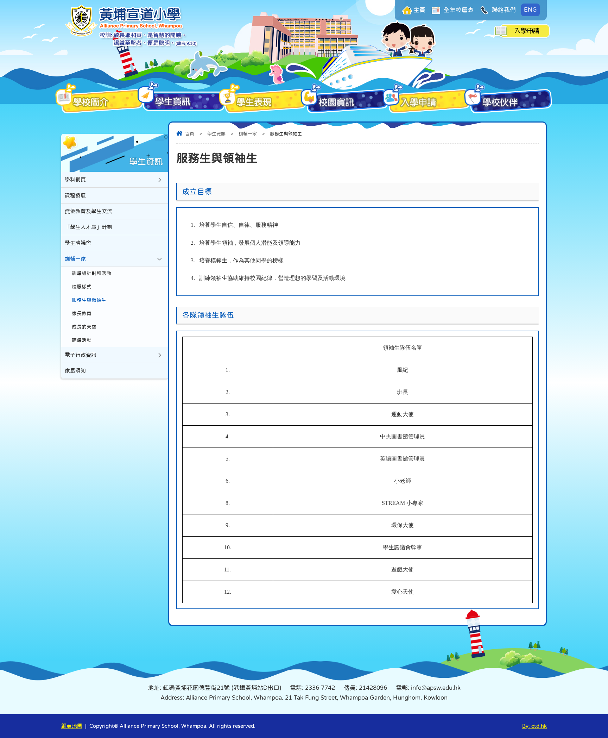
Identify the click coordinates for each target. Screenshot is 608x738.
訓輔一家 (248, 133)
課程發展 (75, 195)
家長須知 (75, 370)
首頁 (189, 133)
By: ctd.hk (534, 725)
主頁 (419, 10)
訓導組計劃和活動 (91, 273)
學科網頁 (75, 179)
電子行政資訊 (80, 354)
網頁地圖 (71, 725)
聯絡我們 (503, 10)
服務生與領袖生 (89, 300)
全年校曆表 (458, 10)
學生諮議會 (78, 242)
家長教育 (81, 313)
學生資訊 (216, 133)
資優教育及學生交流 (88, 211)
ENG (530, 10)
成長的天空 (84, 327)
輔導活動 (81, 340)
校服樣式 (81, 286)
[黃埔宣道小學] (132, 46)
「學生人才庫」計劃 (88, 227)
